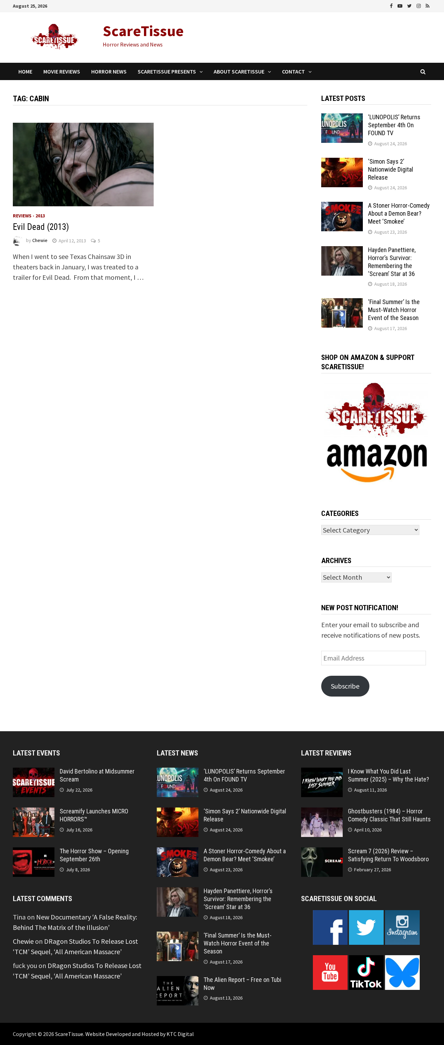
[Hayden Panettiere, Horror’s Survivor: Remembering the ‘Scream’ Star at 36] (342, 251)
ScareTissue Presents (167, 71)
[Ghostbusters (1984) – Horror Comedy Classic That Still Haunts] (322, 812)
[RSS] (427, 5)
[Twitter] (410, 5)
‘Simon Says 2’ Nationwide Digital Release (390, 169)
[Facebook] (392, 5)
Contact (293, 71)
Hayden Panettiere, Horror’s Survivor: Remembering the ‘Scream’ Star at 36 (392, 261)
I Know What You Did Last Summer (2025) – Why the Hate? (388, 775)
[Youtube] (400, 5)
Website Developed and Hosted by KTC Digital (139, 1033)
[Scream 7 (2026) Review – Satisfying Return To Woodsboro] (322, 852)
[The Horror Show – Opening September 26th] (33, 852)
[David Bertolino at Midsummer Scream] (33, 772)
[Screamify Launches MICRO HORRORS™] (33, 812)
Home (25, 71)
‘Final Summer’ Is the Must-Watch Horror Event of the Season (394, 309)
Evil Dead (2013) (41, 227)
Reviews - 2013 (29, 216)
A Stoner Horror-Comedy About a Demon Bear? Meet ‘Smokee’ (399, 213)
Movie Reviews (61, 71)
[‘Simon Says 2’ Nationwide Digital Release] (342, 162)
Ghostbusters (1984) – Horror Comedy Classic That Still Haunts (389, 815)
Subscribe (345, 686)
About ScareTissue (239, 71)
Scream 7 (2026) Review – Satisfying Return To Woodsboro (388, 855)
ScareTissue (143, 30)
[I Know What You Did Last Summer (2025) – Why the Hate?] (322, 772)
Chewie (40, 241)
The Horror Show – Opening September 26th (94, 855)
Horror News (109, 71)
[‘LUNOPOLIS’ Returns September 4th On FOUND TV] (342, 118)
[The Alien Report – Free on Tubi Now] (177, 981)
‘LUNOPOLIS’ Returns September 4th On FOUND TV (394, 125)
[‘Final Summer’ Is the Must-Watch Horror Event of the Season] (342, 303)
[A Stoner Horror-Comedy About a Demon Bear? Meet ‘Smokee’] (342, 206)
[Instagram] (419, 5)
